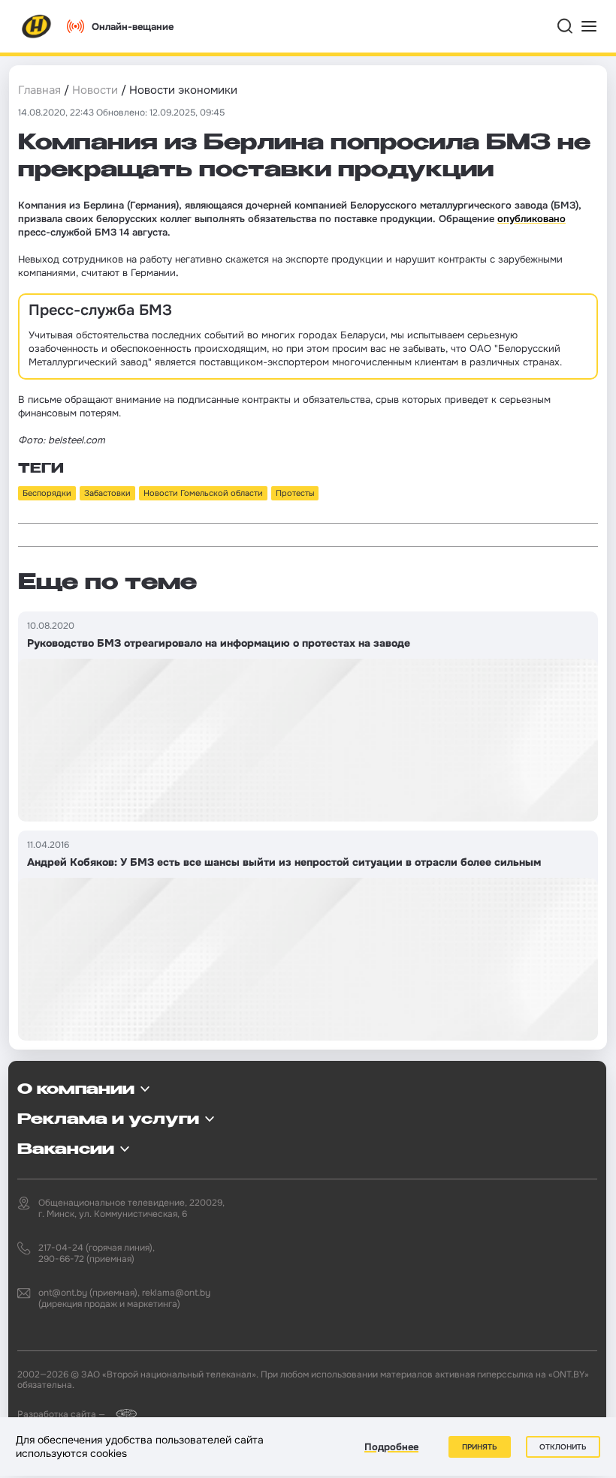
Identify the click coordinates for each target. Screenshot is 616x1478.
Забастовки (107, 493)
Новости (95, 90)
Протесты (295, 493)
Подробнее (391, 1446)
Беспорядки (47, 493)
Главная (39, 90)
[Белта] (122, 1413)
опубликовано (531, 218)
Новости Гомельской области (203, 493)
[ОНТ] (37, 26)
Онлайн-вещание (133, 26)
